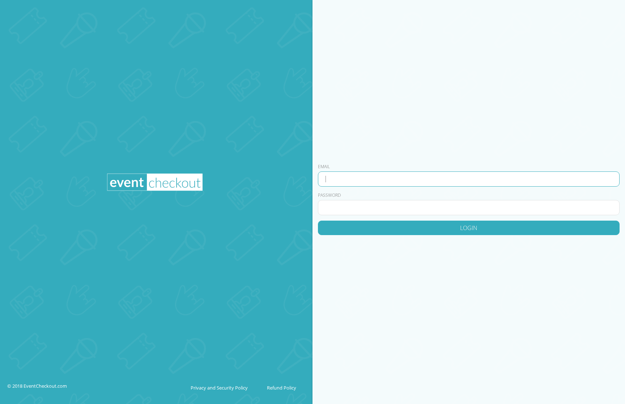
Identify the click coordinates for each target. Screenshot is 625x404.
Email (324, 166)
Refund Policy (281, 387)
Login (468, 228)
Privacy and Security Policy (219, 387)
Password (329, 195)
